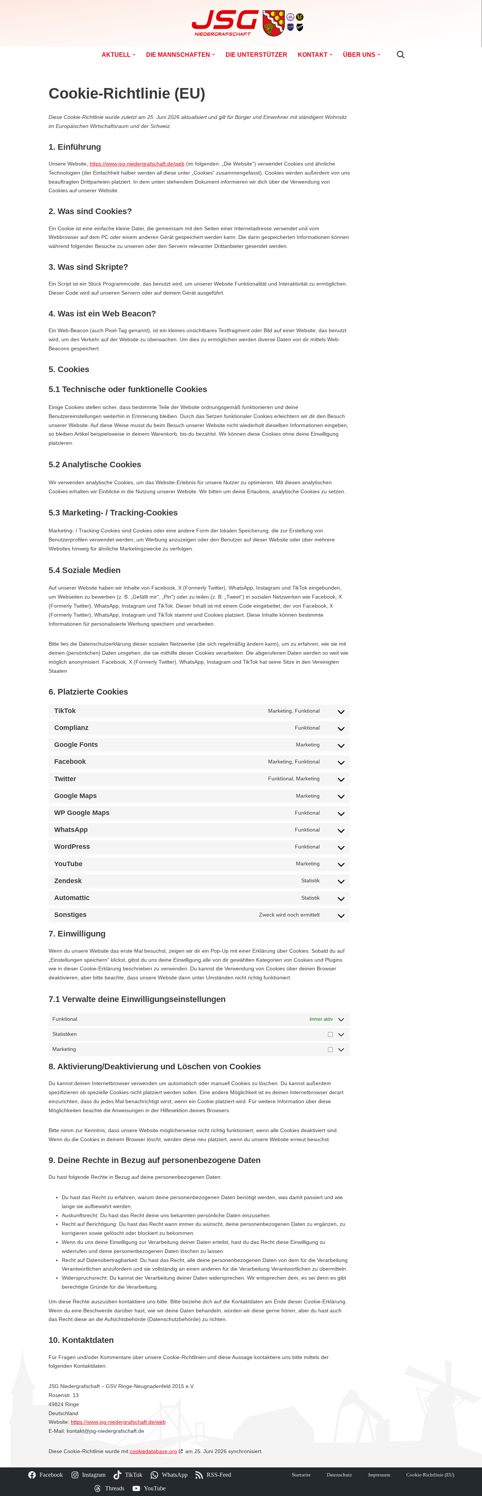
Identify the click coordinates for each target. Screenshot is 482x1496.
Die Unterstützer (256, 55)
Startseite (301, 1475)
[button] (134, 54)
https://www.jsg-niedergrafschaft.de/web (137, 164)
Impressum (379, 1475)
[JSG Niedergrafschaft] (241, 23)
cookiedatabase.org (153, 1451)
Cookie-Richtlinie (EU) (430, 1475)
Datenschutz (339, 1475)
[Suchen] (400, 54)
